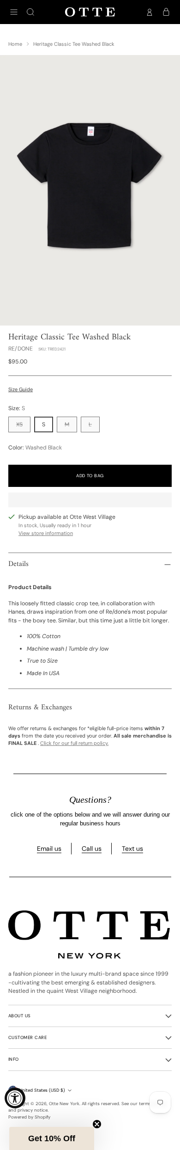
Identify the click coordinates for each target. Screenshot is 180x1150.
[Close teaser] (97, 1124)
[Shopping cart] (166, 12)
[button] (51, 1138)
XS (19, 424)
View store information (45, 533)
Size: (16, 408)
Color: (35, 447)
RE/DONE (20, 348)
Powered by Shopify (29, 1117)
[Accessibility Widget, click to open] (15, 1098)
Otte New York (64, 1104)
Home (15, 44)
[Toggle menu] (13, 12)
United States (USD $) (42, 1090)
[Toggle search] (30, 12)
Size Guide (20, 389)
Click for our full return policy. (74, 743)
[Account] (149, 12)
